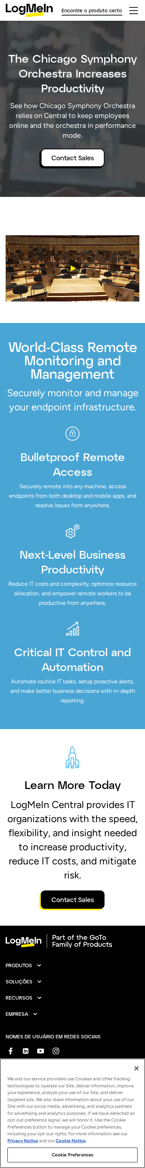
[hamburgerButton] (133, 11)
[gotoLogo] (29, 10)
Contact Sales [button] (72, 158)
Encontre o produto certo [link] (92, 10)
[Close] (136, 1068)
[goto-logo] (72, 941)
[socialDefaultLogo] (10, 1051)
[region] (72, 1113)
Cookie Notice (71, 1140)
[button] (72, 268)
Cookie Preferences (72, 1154)
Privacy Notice (22, 1140)
